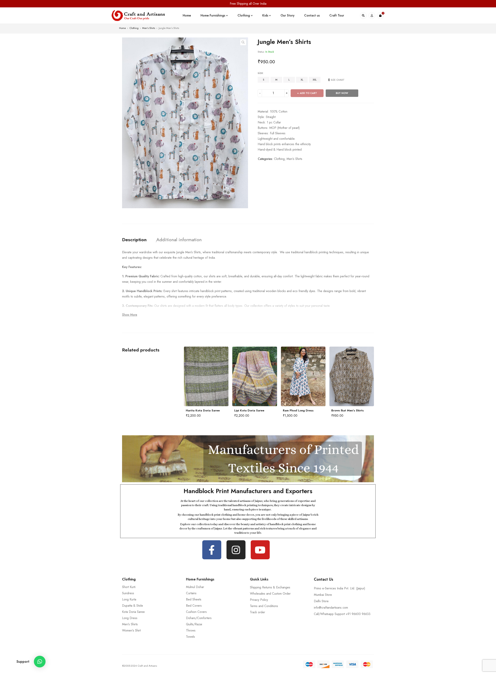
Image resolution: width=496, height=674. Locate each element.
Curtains (191, 593)
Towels (190, 636)
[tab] (134, 240)
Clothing (134, 28)
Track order (257, 612)
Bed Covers (194, 605)
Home (122, 28)
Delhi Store (321, 601)
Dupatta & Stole (132, 605)
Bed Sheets (193, 599)
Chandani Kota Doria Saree (350, 410)
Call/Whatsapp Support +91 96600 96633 (342, 614)
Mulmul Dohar (195, 587)
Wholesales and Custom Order (270, 593)
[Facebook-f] (211, 549)
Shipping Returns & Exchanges (270, 587)
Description (134, 240)
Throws (190, 630)
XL (302, 80)
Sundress (128, 593)
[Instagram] (235, 549)
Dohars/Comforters (199, 618)
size (260, 73)
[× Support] (40, 661)
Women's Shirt (131, 630)
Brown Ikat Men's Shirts (299, 410)
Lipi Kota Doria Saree (201, 410)
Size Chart (337, 80)
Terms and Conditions (264, 606)
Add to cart (308, 93)
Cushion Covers (196, 612)
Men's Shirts (148, 28)
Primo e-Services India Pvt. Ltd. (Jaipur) (339, 588)
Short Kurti (128, 587)
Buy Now (342, 93)
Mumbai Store (323, 594)
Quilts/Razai (194, 624)
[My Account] (372, 15)
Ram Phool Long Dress (249, 410)
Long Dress (129, 618)
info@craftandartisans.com (331, 607)
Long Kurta (129, 599)
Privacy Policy (259, 600)
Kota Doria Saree (133, 612)
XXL (315, 80)
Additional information (179, 240)
